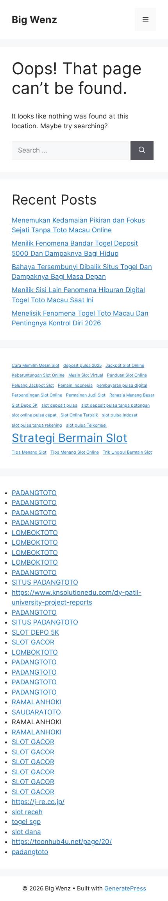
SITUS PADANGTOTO (45, 582)
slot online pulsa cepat (34, 415)
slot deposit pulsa (59, 405)
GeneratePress (125, 888)
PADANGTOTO (34, 493)
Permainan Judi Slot (85, 395)
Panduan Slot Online (127, 375)
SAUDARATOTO (36, 712)
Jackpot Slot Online (124, 365)
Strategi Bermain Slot (69, 438)
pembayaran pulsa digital (122, 385)
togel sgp (26, 822)
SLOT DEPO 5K (35, 632)
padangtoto (30, 852)
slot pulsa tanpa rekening (37, 425)
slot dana (26, 832)
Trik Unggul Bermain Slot (127, 452)
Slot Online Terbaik (79, 415)
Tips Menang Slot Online (74, 452)
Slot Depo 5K (25, 405)
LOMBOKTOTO (35, 533)
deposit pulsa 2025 (82, 365)
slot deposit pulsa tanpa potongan (115, 405)
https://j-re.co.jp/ (38, 802)
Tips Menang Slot (29, 452)
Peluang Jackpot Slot (33, 385)
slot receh (27, 812)
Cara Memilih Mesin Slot (35, 365)
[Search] (142, 150)
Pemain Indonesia (75, 385)
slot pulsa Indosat (120, 415)
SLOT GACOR (33, 642)
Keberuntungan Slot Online (38, 375)
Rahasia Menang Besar (131, 395)
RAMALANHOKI (36, 702)
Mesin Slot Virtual (85, 375)
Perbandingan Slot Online (37, 395)
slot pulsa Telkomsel (86, 425)
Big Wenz (34, 19)
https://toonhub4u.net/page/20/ (62, 841)
